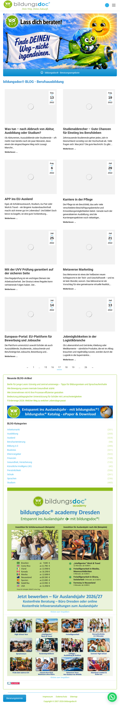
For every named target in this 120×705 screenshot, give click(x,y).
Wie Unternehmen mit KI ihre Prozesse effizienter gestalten (35, 392)
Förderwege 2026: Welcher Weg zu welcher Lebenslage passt (36, 400)
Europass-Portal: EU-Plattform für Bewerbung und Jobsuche (28, 338)
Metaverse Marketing (78, 269)
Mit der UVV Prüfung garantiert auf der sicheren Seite (29, 271)
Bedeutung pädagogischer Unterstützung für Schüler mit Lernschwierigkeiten (44, 396)
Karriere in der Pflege (78, 199)
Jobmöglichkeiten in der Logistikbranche (79, 338)
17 (59, 367)
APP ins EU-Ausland (19, 199)
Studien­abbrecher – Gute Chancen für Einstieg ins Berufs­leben (87, 131)
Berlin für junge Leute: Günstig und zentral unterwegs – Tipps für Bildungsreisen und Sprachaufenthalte (57, 384)
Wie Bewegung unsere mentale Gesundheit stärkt (31, 388)
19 (73, 367)
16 (52, 367)
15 (45, 367)
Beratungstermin (14, 698)
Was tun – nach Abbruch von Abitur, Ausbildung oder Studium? (29, 131)
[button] (112, 697)
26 (86, 367)
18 (66, 367)
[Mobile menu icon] (114, 5)
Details (11, 152)
